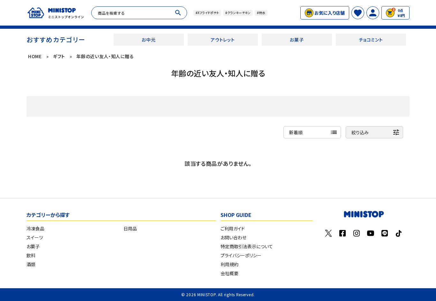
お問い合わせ (233, 237)
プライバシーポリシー (241, 255)
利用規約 (229, 264)
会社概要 (229, 273)
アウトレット (223, 39)
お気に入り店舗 (329, 13)
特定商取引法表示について (247, 246)
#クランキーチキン (238, 12)
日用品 (130, 228)
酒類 (30, 264)
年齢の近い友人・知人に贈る (105, 56)
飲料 (30, 255)
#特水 (261, 12)
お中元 (148, 39)
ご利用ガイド (233, 228)
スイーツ (34, 237)
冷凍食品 (35, 228)
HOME (35, 56)
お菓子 (297, 39)
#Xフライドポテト (207, 12)
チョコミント (371, 39)
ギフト (59, 56)
